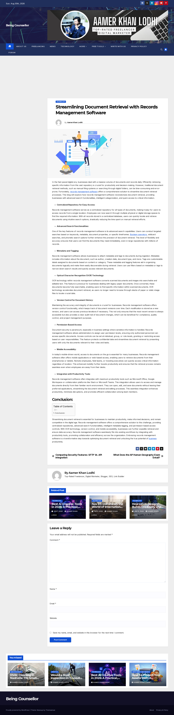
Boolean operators (138, 234)
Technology (67, 46)
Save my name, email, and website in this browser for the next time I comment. (88, 633)
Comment (55, 540)
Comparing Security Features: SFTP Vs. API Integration (79, 456)
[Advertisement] (87, 73)
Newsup (40, 710)
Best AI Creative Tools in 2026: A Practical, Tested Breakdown (67, 507)
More (82, 46)
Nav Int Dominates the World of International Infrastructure (107, 507)
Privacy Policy (139, 46)
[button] (161, 49)
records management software (84, 191)
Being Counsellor (17, 25)
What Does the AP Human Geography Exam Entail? (136, 456)
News (53, 46)
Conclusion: (60, 413)
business (153, 438)
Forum (12, 53)
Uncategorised (16, 672)
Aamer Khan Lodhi (75, 122)
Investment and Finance (141, 672)
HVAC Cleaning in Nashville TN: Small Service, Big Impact (23, 678)
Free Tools (98, 46)
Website (53, 618)
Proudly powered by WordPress (18, 710)
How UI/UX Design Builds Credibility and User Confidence (146, 507)
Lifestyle (54, 672)
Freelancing (38, 46)
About (151, 710)
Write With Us (118, 46)
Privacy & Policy (162, 710)
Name (53, 589)
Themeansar (50, 710)
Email (53, 603)
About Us (21, 46)
